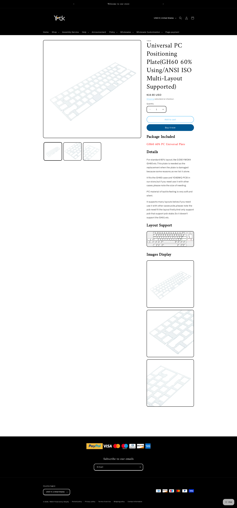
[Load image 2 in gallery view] (72, 151)
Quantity (150, 104)
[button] (55, 32)
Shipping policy (119, 501)
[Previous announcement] (74, 4)
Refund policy (77, 501)
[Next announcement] (163, 4)
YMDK (51, 502)
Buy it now (170, 128)
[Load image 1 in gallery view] (53, 151)
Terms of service (104, 501)
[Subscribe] (140, 467)
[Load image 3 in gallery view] (92, 151)
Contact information (135, 501)
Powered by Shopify (61, 502)
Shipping (150, 99)
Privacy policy (90, 501)
